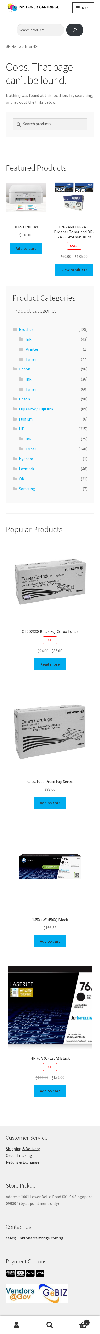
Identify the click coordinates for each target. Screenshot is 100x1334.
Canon (24, 369)
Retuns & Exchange (22, 1162)
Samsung (27, 488)
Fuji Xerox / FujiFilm (36, 408)
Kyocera (26, 458)
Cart (77, 1320)
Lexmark (26, 468)
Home (16, 46)
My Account (16, 1325)
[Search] (74, 30)
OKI (22, 478)
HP (21, 428)
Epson (24, 398)
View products (74, 269)
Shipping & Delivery (23, 1148)
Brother (26, 329)
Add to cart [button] (26, 248)
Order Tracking (19, 1155)
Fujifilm (26, 419)
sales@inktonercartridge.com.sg (34, 1237)
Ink (28, 339)
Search (50, 1325)
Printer (32, 349)
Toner (31, 359)
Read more (50, 664)
